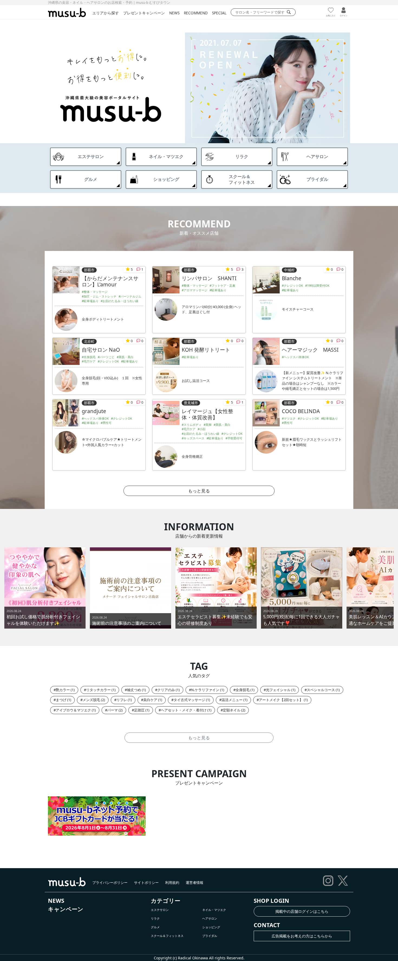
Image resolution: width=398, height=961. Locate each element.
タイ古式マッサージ (189, 699)
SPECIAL (219, 12)
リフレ (121, 699)
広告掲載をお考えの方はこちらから (302, 936)
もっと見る (199, 491)
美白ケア (150, 699)
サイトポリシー (146, 882)
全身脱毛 (243, 689)
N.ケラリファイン (205, 689)
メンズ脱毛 (91, 699)
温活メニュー (232, 699)
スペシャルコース (321, 689)
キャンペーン (65, 909)
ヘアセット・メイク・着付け (184, 710)
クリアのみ (166, 689)
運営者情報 (194, 882)
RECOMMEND (196, 12)
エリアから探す (105, 12)
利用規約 (172, 882)
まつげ (61, 699)
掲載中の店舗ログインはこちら (301, 911)
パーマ (112, 710)
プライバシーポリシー (110, 882)
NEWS (174, 12)
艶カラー (63, 689)
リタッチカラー (98, 689)
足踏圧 (139, 710)
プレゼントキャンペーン (144, 12)
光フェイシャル (278, 689)
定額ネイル (231, 710)
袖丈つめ (134, 689)
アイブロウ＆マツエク (73, 710)
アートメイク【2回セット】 (281, 699)
